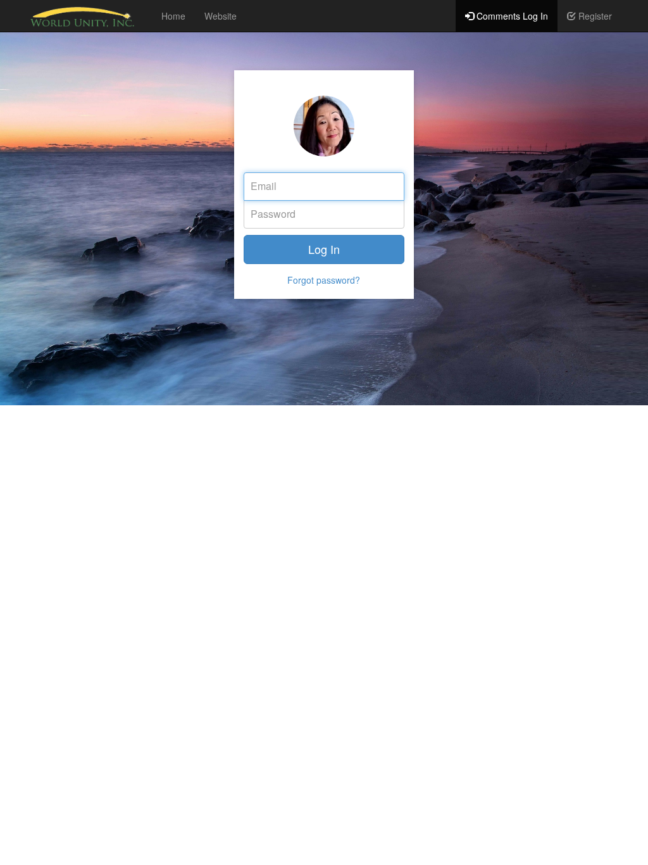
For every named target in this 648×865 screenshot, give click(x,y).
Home (173, 15)
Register (594, 15)
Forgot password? (323, 280)
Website (220, 15)
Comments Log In (511, 15)
